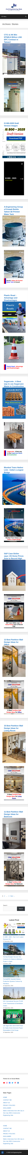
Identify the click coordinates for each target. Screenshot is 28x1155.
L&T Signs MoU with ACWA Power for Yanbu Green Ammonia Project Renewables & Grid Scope (13, 1028)
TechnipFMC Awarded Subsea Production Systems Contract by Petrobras (12, 981)
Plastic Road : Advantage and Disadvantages (10, 297)
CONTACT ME (7, 1100)
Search (5, 905)
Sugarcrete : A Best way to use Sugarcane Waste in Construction (14, 383)
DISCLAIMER (7, 1108)
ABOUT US (6, 1102)
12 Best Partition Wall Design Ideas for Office (13, 642)
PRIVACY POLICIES (9, 1105)
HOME (5, 1097)
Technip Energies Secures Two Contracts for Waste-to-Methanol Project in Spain (12, 959)
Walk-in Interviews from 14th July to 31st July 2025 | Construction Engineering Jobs (13, 1113)
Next (12, 896)
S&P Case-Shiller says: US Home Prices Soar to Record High (13, 556)
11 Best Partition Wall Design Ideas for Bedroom (13, 814)
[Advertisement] (14, 1056)
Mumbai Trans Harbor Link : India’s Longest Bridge (13, 469)
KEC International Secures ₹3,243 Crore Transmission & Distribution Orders (13, 1003)
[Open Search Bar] (26, 16)
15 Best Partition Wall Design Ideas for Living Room (13, 728)
